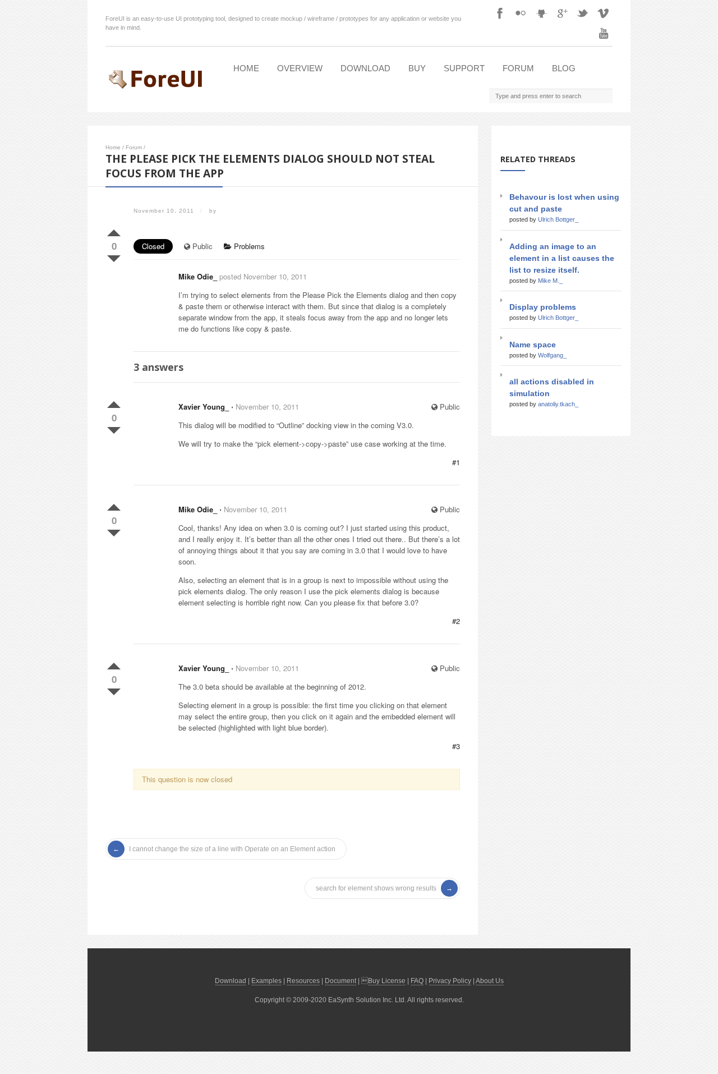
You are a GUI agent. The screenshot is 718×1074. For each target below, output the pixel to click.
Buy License (387, 981)
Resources (303, 981)
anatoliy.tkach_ (558, 404)
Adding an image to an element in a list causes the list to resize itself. (561, 258)
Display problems (542, 306)
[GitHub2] (541, 13)
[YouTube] (604, 33)
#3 (456, 746)
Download (365, 68)
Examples (266, 981)
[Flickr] (521, 13)
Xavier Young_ (203, 406)
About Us (490, 981)
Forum (518, 68)
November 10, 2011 (267, 406)
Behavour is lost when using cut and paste (564, 202)
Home (246, 68)
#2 (456, 621)
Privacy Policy (450, 981)
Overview (300, 68)
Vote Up (113, 230)
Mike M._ (550, 280)
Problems (248, 246)
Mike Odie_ (197, 276)
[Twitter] (583, 13)
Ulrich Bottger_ (558, 219)
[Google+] (562, 13)
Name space (532, 344)
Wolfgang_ (552, 355)
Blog (564, 68)
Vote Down (113, 256)
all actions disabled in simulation (551, 387)
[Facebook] (500, 13)
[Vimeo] (604, 13)
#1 (456, 462)
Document (340, 981)
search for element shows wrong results (376, 888)
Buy (417, 68)
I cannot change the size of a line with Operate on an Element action (232, 849)
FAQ (417, 981)
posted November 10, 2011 (263, 276)
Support (464, 68)
